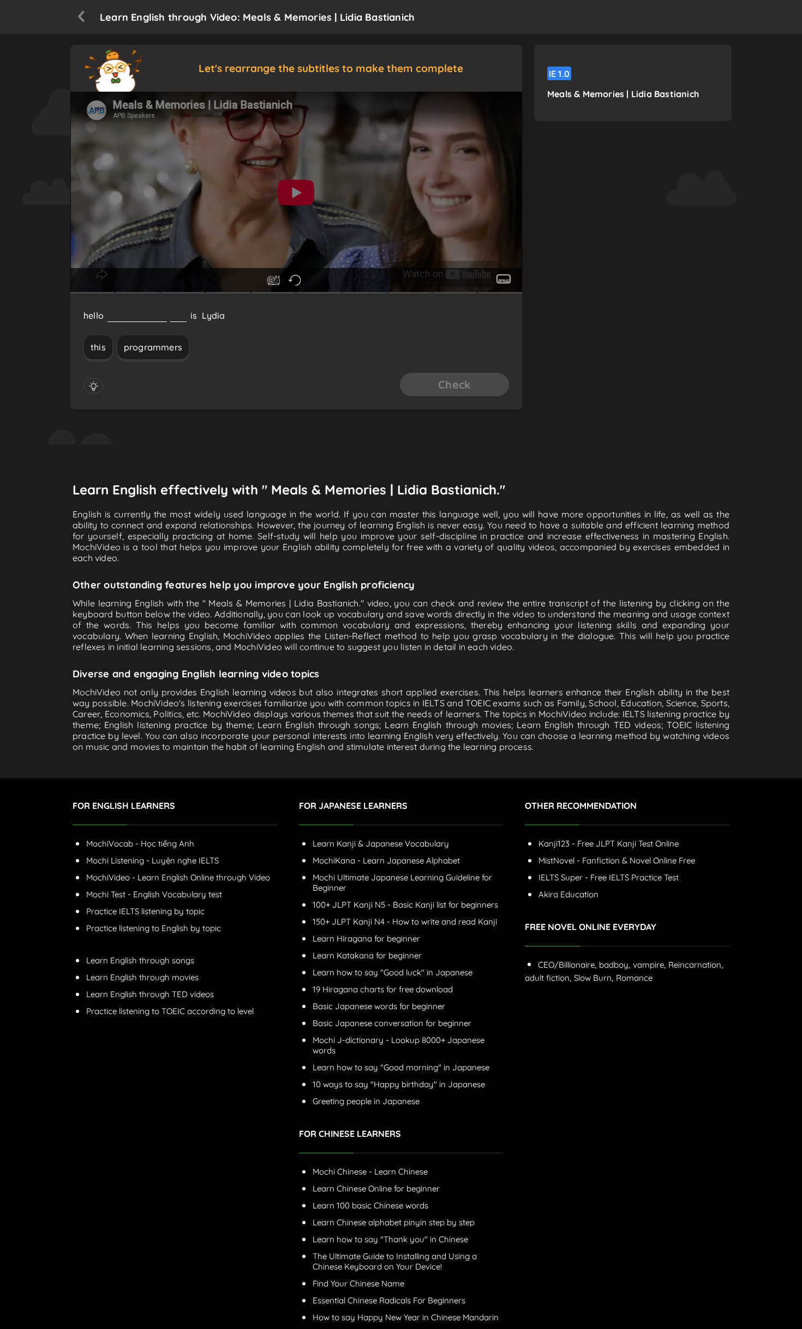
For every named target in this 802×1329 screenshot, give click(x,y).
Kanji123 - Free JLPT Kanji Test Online (608, 843)
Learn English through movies (142, 977)
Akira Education (568, 894)
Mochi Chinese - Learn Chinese (370, 1171)
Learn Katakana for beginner (367, 955)
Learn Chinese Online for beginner (376, 1188)
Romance (634, 978)
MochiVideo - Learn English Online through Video (178, 877)
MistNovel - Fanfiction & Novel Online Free (616, 860)
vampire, (649, 964)
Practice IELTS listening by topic (145, 911)
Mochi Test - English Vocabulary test (154, 894)
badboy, (614, 964)
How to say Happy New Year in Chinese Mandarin (406, 1317)
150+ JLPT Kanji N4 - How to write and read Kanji (405, 921)
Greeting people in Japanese (366, 1101)
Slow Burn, (593, 978)
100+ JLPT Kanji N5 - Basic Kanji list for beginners (405, 904)
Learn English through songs (140, 960)
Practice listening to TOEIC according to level (170, 1011)
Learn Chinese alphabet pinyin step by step (394, 1222)
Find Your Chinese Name (358, 1283)
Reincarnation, (695, 964)
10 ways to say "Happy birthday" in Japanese (399, 1084)
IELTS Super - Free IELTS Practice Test (608, 877)
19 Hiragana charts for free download (383, 989)
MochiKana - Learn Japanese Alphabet (386, 860)
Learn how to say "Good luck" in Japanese (392, 972)
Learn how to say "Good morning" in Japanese (401, 1067)
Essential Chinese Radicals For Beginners (389, 1300)
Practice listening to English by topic (153, 928)
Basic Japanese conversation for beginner (392, 1023)
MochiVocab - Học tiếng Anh (140, 843)
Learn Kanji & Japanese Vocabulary (381, 843)
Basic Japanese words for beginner (379, 1006)
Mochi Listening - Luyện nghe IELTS (152, 860)
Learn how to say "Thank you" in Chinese (390, 1239)
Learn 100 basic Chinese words (370, 1205)
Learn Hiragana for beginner (366, 938)
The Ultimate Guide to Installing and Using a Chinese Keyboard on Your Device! (395, 1261)
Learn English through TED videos (150, 994)
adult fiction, (548, 978)
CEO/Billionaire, (567, 964)
